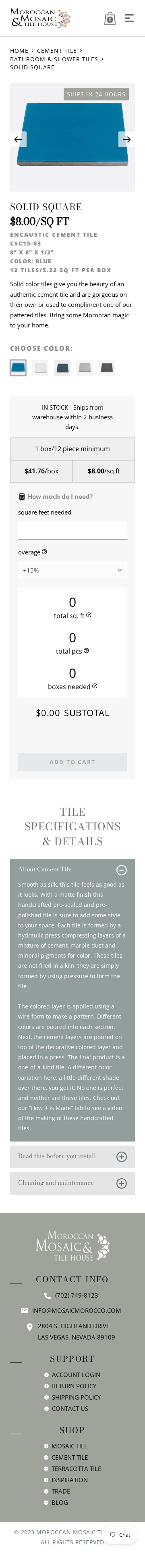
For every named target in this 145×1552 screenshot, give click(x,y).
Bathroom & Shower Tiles (54, 59)
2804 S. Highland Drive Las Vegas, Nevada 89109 (76, 1331)
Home (19, 50)
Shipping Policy (76, 1397)
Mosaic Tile (69, 1446)
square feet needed (44, 512)
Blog (60, 1502)
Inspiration (70, 1480)
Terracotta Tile (76, 1469)
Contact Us (70, 1408)
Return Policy (74, 1386)
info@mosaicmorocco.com (76, 1310)
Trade (61, 1491)
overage (29, 552)
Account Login (76, 1375)
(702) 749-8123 (76, 1295)
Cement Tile (57, 50)
